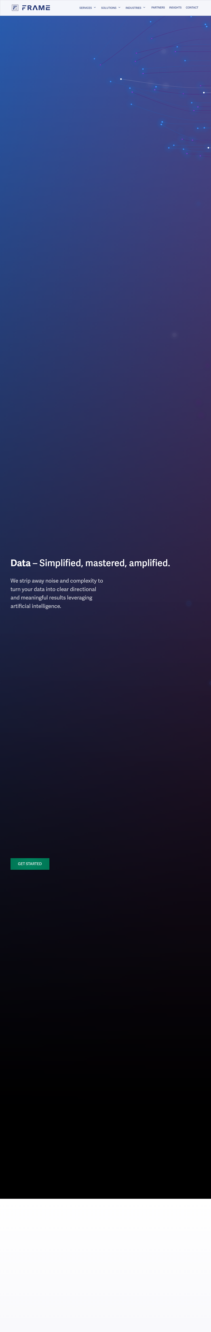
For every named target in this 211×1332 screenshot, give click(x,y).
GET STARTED (30, 864)
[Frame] (28, 8)
